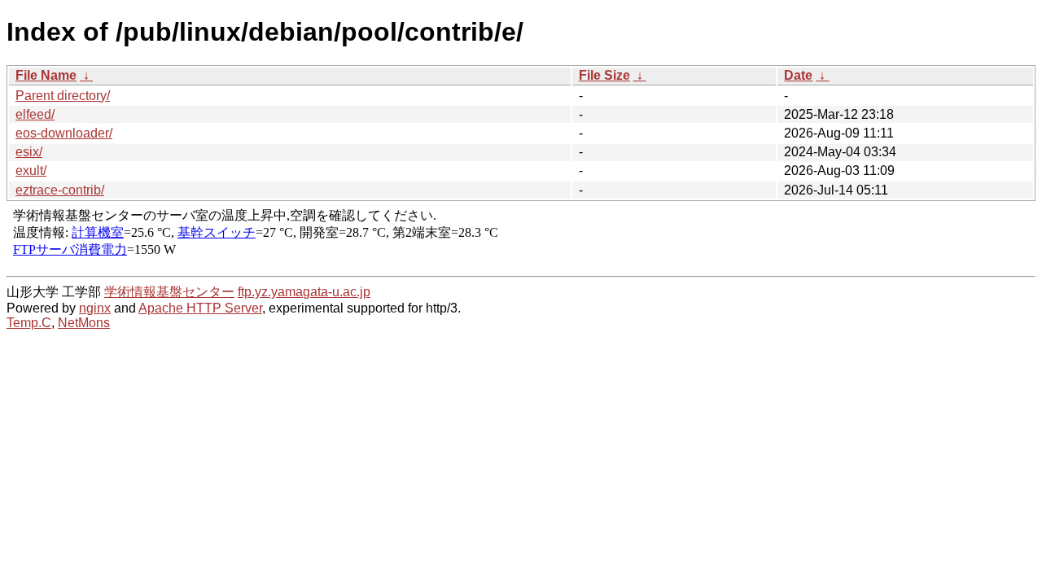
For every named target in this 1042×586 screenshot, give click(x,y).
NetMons (84, 323)
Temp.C (29, 323)
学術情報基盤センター (169, 292)
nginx (95, 308)
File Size (604, 75)
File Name (46, 75)
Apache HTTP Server (200, 308)
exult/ (30, 170)
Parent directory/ (62, 96)
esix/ (28, 152)
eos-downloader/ (63, 133)
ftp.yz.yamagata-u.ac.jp (304, 292)
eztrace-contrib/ (59, 190)
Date (798, 75)
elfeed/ (35, 114)
